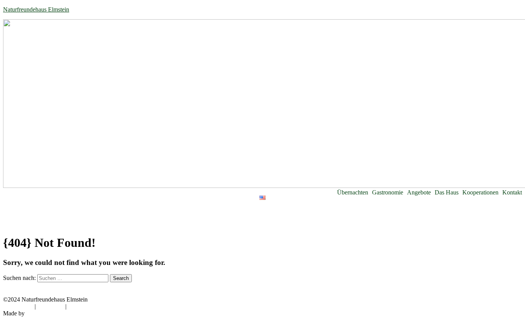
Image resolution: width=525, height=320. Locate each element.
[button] (354, 192)
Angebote (419, 192)
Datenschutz (18, 306)
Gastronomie (387, 192)
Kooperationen (480, 192)
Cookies (78, 306)
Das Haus (447, 192)
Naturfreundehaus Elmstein (36, 9)
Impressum (50, 306)
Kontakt (512, 192)
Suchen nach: (19, 278)
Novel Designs (44, 313)
